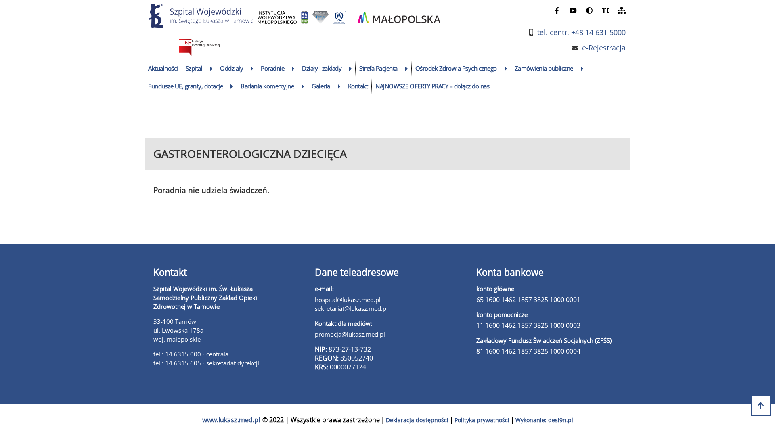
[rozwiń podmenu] (211, 69)
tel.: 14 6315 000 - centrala (190, 354)
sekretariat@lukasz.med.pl (351, 308)
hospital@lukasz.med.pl (348, 300)
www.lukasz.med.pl (231, 419)
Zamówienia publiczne (544, 68)
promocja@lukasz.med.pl (350, 334)
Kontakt (358, 86)
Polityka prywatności (482, 420)
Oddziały (231, 68)
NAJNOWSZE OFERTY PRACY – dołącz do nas (432, 86)
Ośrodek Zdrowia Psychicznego (456, 68)
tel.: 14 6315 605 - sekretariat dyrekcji (206, 363)
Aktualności (163, 68)
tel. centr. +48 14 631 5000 (581, 32)
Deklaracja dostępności (417, 420)
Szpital (194, 68)
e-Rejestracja (604, 48)
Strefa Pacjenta (378, 68)
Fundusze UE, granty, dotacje (185, 86)
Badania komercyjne (267, 86)
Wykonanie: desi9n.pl (544, 420)
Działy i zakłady (321, 68)
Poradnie (272, 68)
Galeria (321, 86)
